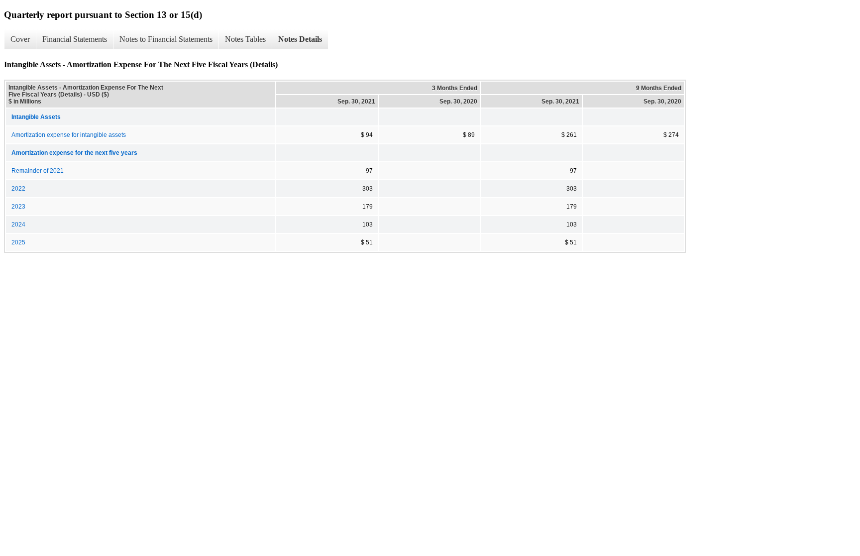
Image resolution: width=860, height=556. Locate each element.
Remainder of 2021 (37, 171)
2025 (18, 242)
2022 (18, 189)
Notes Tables (245, 39)
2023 (18, 207)
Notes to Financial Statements (166, 39)
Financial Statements (74, 39)
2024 (18, 224)
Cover (20, 39)
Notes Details (300, 39)
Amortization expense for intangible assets (68, 135)
